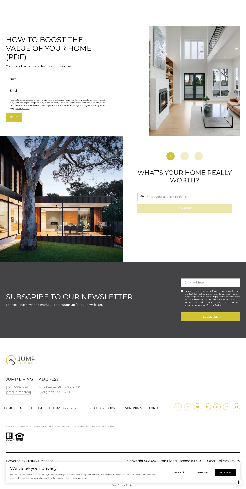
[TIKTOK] (226, 406)
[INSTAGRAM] (187, 406)
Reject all (179, 472)
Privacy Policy (22, 108)
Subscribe (210, 316)
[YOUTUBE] (197, 406)
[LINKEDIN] (207, 406)
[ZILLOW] (236, 406)
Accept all (225, 472)
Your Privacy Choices (123, 485)
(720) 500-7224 (17, 387)
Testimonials (132, 408)
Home (8, 408)
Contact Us (157, 408)
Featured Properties (65, 408)
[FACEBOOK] (178, 406)
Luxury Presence (39, 461)
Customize (202, 472)
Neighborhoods (102, 408)
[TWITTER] (217, 406)
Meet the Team (31, 408)
